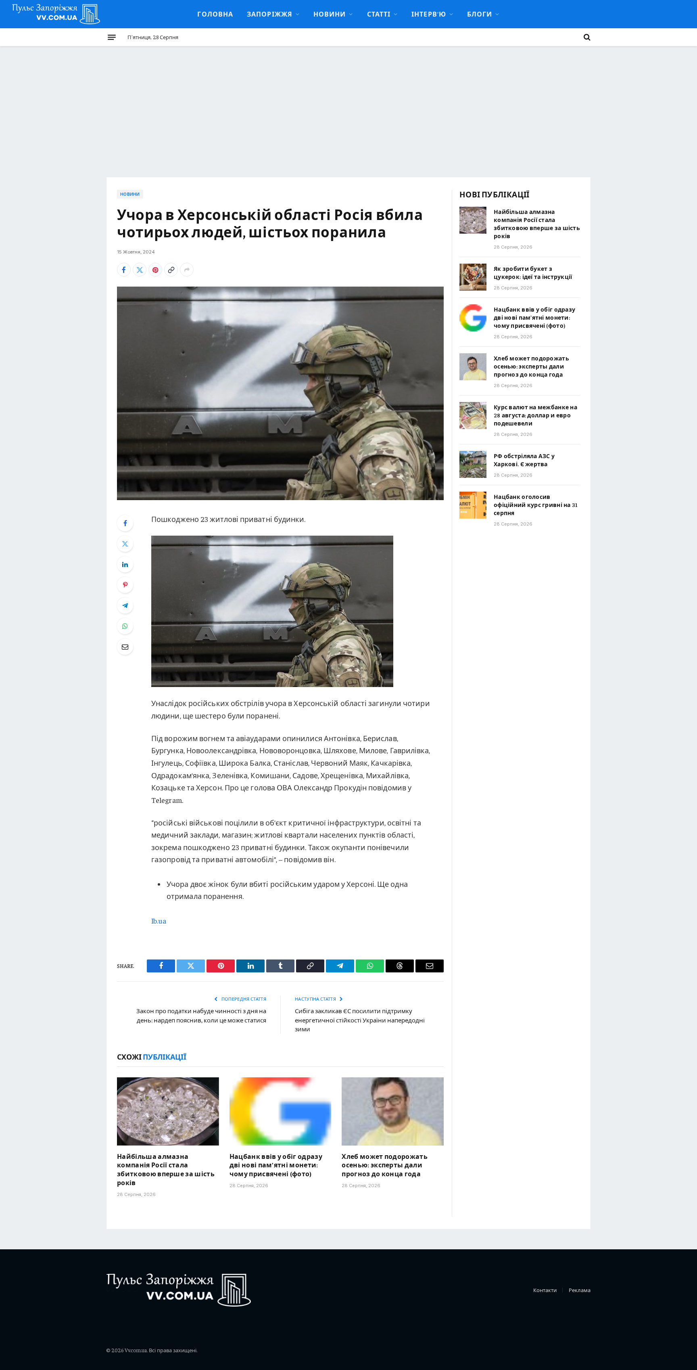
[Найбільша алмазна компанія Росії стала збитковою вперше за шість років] (168, 1111)
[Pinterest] (125, 585)
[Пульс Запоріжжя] (56, 14)
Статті (379, 14)
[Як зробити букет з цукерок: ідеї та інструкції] (472, 277)
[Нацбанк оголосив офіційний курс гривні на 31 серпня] (472, 505)
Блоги (479, 14)
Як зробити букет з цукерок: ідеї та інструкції (533, 272)
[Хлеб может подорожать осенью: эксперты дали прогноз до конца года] (393, 1111)
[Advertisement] (348, 106)
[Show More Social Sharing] (187, 270)
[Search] (586, 37)
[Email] (125, 647)
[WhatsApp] (125, 626)
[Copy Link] (171, 270)
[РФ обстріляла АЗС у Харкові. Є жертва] (472, 464)
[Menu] (112, 37)
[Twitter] (125, 544)
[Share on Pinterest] (155, 270)
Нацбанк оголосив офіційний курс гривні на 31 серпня (536, 504)
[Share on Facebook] (124, 270)
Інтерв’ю (428, 14)
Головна (215, 14)
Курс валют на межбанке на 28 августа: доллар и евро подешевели (535, 415)
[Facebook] (125, 523)
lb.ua (158, 920)
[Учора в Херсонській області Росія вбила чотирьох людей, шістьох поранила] (280, 393)
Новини (329, 14)
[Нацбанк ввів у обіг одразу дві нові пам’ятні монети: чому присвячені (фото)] (281, 1111)
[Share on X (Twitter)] (139, 270)
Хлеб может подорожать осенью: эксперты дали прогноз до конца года (385, 1165)
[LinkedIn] (125, 564)
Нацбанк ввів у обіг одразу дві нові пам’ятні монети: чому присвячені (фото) (276, 1165)
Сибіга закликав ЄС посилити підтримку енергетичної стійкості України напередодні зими (360, 1020)
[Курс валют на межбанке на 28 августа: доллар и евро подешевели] (472, 415)
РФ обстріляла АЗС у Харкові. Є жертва (524, 459)
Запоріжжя (269, 14)
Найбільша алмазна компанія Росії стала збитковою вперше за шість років (166, 1169)
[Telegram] (125, 605)
